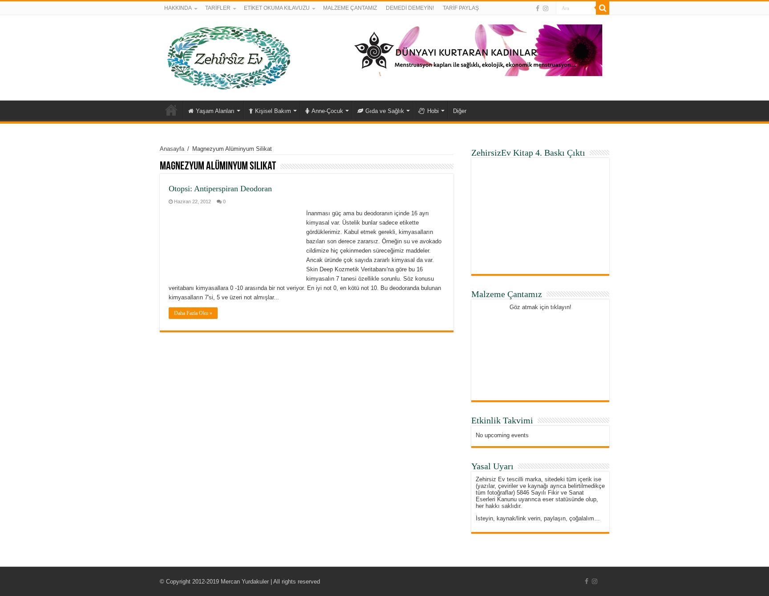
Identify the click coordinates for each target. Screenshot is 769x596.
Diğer (459, 111)
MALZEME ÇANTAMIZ (350, 8)
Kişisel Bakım (273, 111)
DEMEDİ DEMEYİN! (410, 8)
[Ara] (602, 8)
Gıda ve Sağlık (384, 111)
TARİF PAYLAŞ (461, 8)
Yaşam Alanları (215, 111)
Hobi (433, 111)
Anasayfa (171, 110)
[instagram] (545, 8)
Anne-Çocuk (327, 111)
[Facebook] (537, 8)
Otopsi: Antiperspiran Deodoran (220, 188)
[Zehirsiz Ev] (228, 56)
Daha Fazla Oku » (193, 313)
